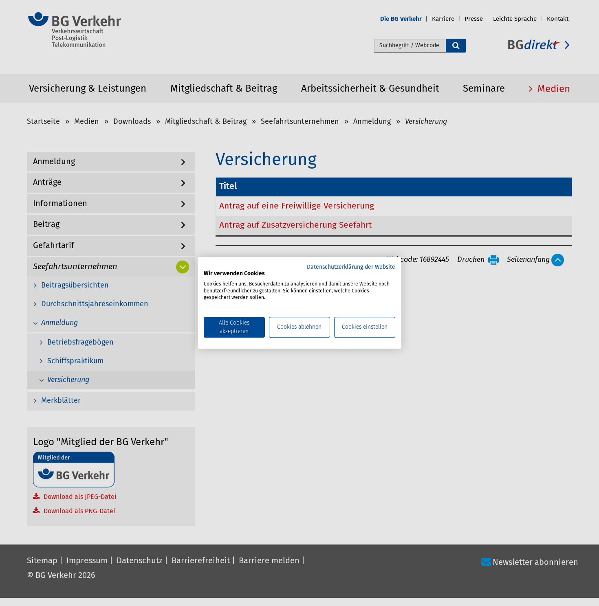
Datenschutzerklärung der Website (351, 267)
